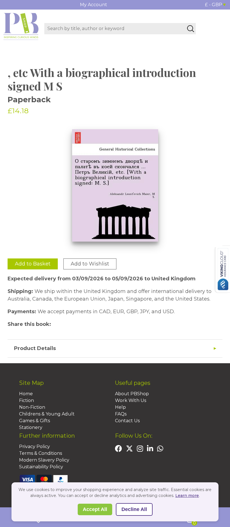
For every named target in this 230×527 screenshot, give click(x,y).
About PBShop (132, 393)
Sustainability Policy (41, 466)
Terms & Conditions (40, 453)
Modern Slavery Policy (44, 460)
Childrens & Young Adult (47, 414)
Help (120, 407)
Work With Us (130, 400)
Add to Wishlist (90, 264)
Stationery (30, 427)
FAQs (121, 414)
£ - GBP (213, 4)
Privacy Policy (34, 446)
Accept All (95, 509)
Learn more (187, 495)
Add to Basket (32, 264)
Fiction (26, 400)
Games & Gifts (34, 420)
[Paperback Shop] (21, 26)
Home (26, 393)
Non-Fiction (32, 407)
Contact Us (127, 420)
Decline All (134, 509)
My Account (93, 4)
